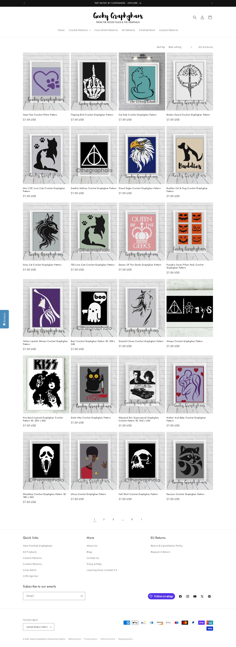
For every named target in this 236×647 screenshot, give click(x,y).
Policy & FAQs (94, 564)
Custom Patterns (32, 557)
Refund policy (75, 639)
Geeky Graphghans (38, 639)
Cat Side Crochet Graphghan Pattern (138, 114)
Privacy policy (90, 639)
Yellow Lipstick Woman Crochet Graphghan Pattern (45, 343)
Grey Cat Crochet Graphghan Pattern (42, 264)
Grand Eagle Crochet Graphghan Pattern (140, 188)
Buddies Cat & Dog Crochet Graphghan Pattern (187, 190)
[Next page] (141, 519)
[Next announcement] (212, 3)
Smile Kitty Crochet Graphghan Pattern (91, 417)
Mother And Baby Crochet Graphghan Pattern (186, 419)
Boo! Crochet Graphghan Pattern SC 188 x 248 (93, 343)
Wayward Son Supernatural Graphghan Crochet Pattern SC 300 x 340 (139, 419)
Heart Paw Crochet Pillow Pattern (40, 114)
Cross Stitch (29, 570)
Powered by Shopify (56, 639)
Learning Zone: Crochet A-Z (102, 570)
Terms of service (107, 639)
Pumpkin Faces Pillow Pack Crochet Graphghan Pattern (185, 266)
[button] (79, 30)
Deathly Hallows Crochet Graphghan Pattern (94, 188)
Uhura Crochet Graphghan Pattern (88, 494)
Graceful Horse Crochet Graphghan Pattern (141, 341)
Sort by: (161, 47)
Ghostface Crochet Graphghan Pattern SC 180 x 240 (44, 496)
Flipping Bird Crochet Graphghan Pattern (92, 114)
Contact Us (93, 557)
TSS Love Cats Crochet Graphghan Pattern (93, 264)
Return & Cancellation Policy (167, 545)
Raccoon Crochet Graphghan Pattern (185, 494)
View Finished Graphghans (37, 545)
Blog (89, 551)
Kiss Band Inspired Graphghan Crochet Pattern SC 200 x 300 (43, 419)
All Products (30, 551)
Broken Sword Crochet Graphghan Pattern (188, 114)
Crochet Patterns (32, 564)
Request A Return (160, 551)
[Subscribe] (81, 596)
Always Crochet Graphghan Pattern (185, 341)
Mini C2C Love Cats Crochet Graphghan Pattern (44, 190)
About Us (92, 545)
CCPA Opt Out (30, 576)
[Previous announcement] (24, 3)
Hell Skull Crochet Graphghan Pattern (138, 494)
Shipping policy (125, 639)
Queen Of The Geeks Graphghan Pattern (140, 264)
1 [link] (94, 519)
